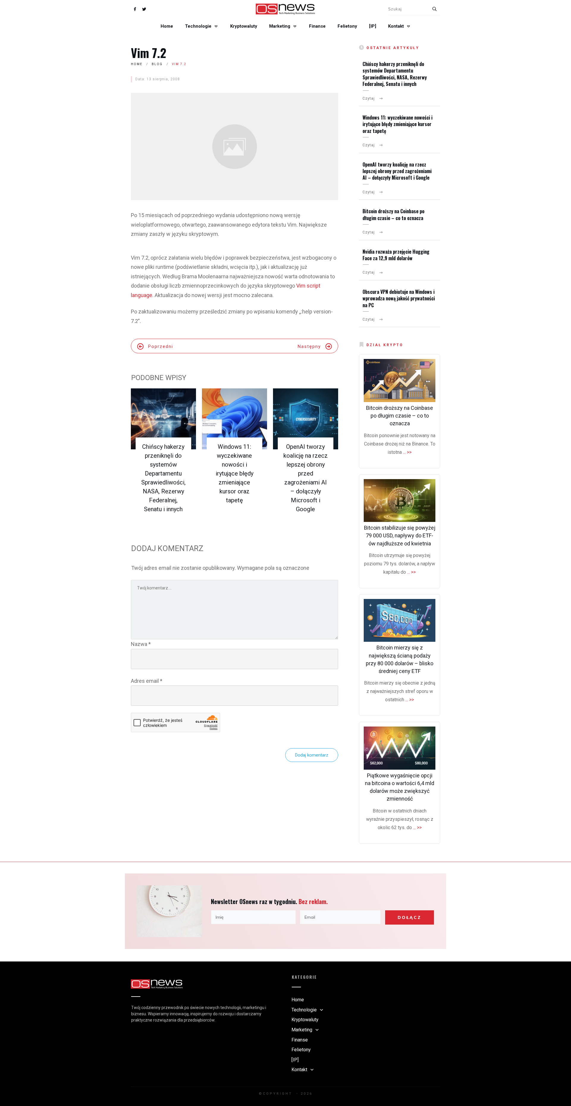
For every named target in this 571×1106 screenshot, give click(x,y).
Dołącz (409, 917)
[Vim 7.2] (234, 146)
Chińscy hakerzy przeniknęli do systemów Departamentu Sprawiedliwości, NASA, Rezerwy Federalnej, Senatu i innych (395, 73)
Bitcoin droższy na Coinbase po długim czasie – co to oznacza (393, 214)
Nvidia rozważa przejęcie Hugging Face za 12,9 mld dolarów (396, 255)
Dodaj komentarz (311, 755)
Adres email (146, 681)
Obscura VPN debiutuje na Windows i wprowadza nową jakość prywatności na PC (399, 298)
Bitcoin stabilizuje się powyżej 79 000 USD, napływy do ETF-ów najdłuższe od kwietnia (399, 535)
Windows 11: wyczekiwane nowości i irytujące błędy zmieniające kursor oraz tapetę (234, 473)
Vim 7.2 (148, 53)
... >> (407, 452)
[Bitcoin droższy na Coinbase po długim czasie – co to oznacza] (399, 380)
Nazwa (141, 644)
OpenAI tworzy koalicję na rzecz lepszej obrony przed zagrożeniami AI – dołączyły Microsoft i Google (397, 171)
